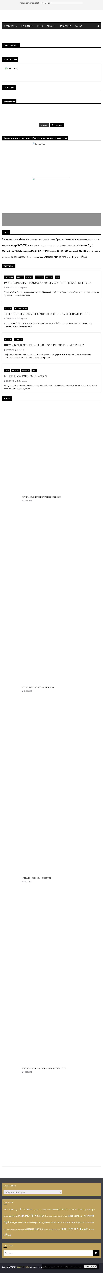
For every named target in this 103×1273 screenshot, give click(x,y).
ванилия (70, 239)
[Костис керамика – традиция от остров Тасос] (12, 1070)
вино (79, 239)
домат (96, 239)
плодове (81, 250)
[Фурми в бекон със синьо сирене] (12, 689)
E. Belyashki (21, 350)
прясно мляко (16, 1229)
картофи (42, 246)
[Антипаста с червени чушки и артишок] (12, 498)
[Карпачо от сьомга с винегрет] (12, 879)
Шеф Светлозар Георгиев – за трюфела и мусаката (44, 345)
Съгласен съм (90, 1267)
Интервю (29, 277)
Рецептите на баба (21, 308)
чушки (76, 257)
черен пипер (53, 257)
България (7, 239)
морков (53, 251)
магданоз (8, 250)
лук (90, 245)
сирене (15, 256)
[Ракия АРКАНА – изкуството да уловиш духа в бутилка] (51, 271)
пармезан (73, 251)
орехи (60, 250)
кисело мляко (50, 246)
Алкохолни (9, 277)
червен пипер (39, 257)
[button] (32, 26)
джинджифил (88, 239)
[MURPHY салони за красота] (51, 365)
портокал (90, 251)
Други (7, 370)
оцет (65, 250)
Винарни (20, 277)
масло (18, 250)
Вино (40, 26)
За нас (78, 26)
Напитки (49, 277)
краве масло (66, 245)
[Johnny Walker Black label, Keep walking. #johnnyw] (18, 118)
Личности (39, 277)
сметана (23, 256)
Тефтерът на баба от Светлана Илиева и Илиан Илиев (47, 314)
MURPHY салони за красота (25, 376)
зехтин (23, 245)
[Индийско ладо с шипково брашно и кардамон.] (85, 110)
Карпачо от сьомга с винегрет (36, 878)
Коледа (32, 239)
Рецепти (26, 26)
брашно (60, 239)
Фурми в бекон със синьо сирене (38, 687)
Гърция (15, 239)
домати (5, 246)
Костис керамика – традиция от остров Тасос (44, 1068)
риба (9, 257)
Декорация (65, 26)
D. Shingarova (22, 288)
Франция (38, 239)
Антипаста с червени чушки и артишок (41, 497)
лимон (82, 245)
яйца (83, 256)
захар (13, 245)
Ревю (50, 26)
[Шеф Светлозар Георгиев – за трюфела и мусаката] (51, 334)
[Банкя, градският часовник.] (18, 108)
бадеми (44, 239)
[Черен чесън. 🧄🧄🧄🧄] (51, 108)
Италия (24, 239)
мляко (46, 250)
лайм (74, 246)
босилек (51, 239)
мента (39, 250)
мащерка (27, 251)
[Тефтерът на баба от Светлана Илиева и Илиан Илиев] (51, 302)
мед (33, 250)
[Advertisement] (51, 219)
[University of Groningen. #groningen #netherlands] (51, 118)
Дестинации (10, 26)
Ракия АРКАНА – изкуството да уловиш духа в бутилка (47, 283)
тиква (31, 257)
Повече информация (73, 1267)
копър (58, 246)
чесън (67, 256)
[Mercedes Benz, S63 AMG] (85, 116)
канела (34, 245)
